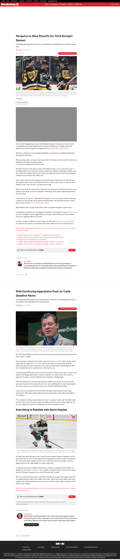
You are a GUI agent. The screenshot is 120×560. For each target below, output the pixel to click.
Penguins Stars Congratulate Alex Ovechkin (32, 239)
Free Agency (54, 4)
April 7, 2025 (40, 164)
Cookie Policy (41, 547)
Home (17, 536)
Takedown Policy (55, 547)
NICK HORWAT (27, 261)
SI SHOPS (35, 1)
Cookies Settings (26, 549)
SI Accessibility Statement (91, 547)
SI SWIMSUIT (13, 1)
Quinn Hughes (37, 363)
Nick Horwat (19, 50)
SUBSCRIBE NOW (52, 1)
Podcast (70, 4)
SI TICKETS (21, 1)
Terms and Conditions (72, 547)
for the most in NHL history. (39, 203)
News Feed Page (25, 536)
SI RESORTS (29, 1)
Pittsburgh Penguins (22, 102)
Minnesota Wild (56, 361)
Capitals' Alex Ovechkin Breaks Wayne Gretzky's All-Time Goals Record (41, 242)
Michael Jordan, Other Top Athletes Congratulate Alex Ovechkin (39, 235)
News (47, 4)
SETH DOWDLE (28, 514)
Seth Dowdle (19, 305)
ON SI (7, 1)
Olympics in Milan (37, 470)
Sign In (117, 4)
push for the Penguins (63, 221)
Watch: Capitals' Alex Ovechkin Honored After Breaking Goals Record (40, 237)
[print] (26, 275)
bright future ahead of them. (60, 148)
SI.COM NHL (78, 4)
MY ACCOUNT (43, 1)
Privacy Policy (25, 547)
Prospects (63, 4)
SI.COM (3, 1)
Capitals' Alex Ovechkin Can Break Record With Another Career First (40, 244)
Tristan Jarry (73, 212)
